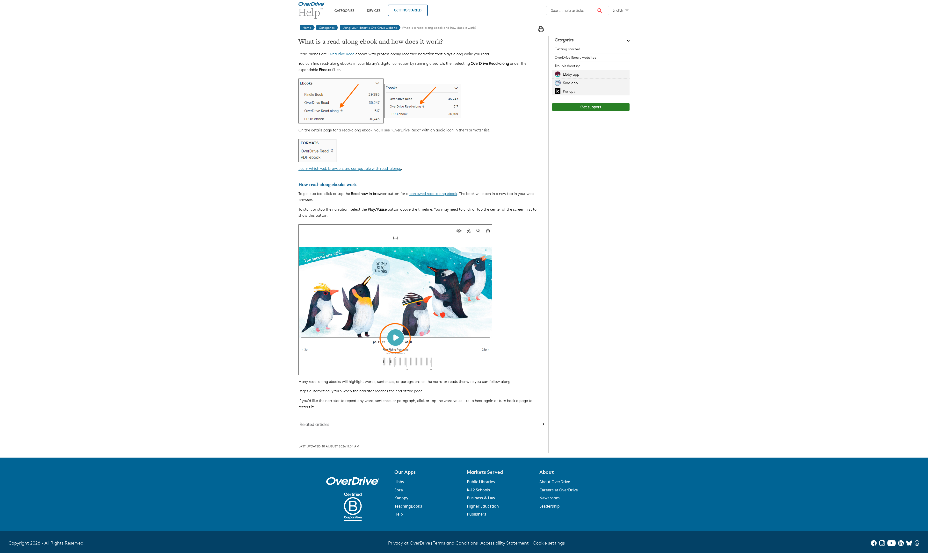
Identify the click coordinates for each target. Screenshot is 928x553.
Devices (373, 10)
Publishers (476, 514)
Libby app (571, 74)
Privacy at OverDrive (409, 543)
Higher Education (483, 506)
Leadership (549, 506)
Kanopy (569, 91)
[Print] (541, 29)
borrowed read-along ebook (433, 193)
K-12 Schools (478, 490)
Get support (590, 107)
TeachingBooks (408, 506)
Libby (399, 481)
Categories (344, 10)
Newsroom (549, 498)
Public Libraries (481, 481)
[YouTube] (891, 543)
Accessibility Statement (504, 543)
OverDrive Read (341, 54)
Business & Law (481, 498)
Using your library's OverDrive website (369, 27)
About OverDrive (554, 481)
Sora (398, 490)
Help (398, 514)
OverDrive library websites (575, 57)
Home (307, 27)
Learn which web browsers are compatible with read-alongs (349, 168)
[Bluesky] (909, 543)
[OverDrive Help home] (311, 10)
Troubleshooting (567, 66)
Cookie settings (549, 543)
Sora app (570, 82)
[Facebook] (874, 543)
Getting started (567, 49)
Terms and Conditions (455, 543)
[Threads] (917, 543)
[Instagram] (882, 543)
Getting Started (407, 10)
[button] (600, 10)
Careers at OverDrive (558, 490)
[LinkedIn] (901, 543)
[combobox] (577, 10)
